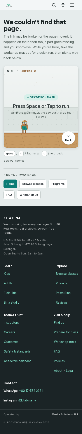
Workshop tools (65, 342)
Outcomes (11, 342)
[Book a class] (63, 5)
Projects (61, 283)
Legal (69, 370)
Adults (8, 283)
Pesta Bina (63, 293)
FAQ (9, 194)
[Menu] (72, 5)
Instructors (11, 322)
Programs (58, 183)
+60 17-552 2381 (31, 391)
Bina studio (11, 302)
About (58, 370)
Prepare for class (66, 332)
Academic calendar (17, 361)
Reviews (62, 302)
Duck (68, 140)
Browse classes (33, 183)
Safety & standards (17, 351)
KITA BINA (16, 5)
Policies (59, 361)
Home (10, 183)
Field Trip (10, 293)
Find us (59, 322)
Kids (7, 273)
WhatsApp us (29, 194)
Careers (9, 332)
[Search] (53, 5)
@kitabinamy (27, 400)
